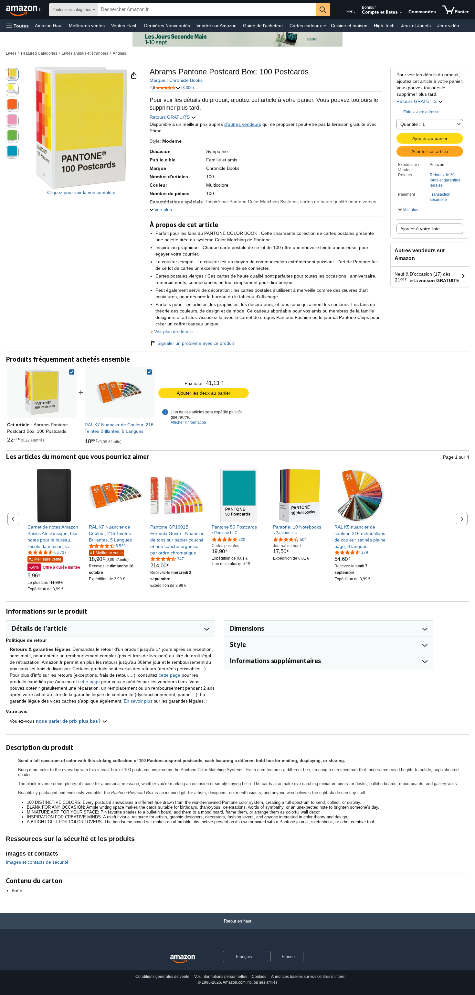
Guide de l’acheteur (263, 25)
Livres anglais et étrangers (85, 53)
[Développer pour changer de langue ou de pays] (354, 12)
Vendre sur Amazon (216, 25)
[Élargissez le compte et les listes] (400, 12)
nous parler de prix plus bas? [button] (69, 721)
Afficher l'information (188, 422)
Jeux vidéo (448, 25)
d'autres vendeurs (242, 124)
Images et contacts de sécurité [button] (37, 862)
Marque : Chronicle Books (176, 80)
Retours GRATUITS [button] (417, 101)
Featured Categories (39, 53)
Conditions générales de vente (162, 976)
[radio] (12, 74)
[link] (119, 392)
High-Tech (384, 25)
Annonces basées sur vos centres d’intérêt (308, 976)
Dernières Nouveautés (167, 25)
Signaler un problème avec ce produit (195, 343)
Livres (11, 53)
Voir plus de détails (173, 331)
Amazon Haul (48, 25)
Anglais (119, 53)
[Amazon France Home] (182, 959)
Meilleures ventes (87, 25)
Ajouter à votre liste (420, 228)
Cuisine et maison (349, 25)
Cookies (259, 976)
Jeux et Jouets (416, 25)
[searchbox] (207, 10)
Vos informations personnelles (220, 976)
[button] (18, 25)
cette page (169, 675)
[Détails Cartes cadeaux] (324, 26)
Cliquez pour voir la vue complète (81, 192)
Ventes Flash (124, 25)
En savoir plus (138, 701)
